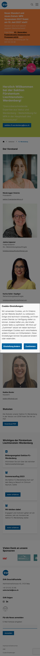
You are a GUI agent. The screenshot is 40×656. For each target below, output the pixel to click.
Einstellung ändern (11, 346)
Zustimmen (30, 346)
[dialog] (20, 328)
